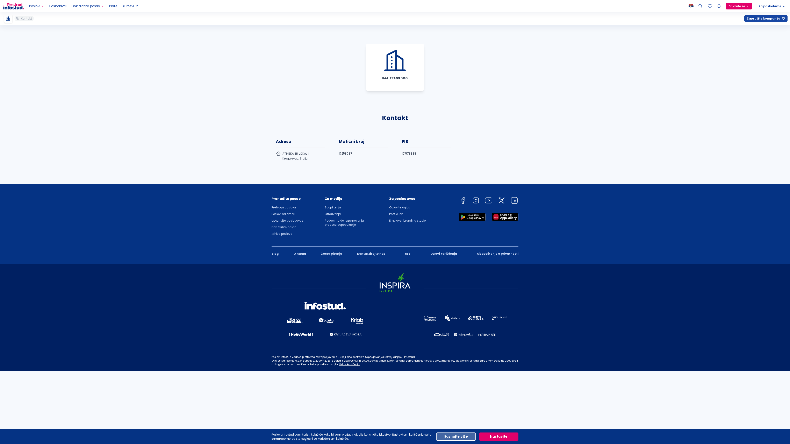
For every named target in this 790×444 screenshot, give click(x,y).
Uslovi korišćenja (444, 254)
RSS (407, 254)
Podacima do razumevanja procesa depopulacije (344, 223)
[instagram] (476, 201)
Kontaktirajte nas (371, 254)
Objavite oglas (399, 207)
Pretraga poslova (284, 207)
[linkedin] (514, 201)
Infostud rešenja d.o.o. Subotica (294, 360)
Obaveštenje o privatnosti (497, 254)
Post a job (396, 214)
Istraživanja (333, 214)
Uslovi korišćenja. (349, 364)
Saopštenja (333, 207)
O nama (300, 254)
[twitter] (501, 201)
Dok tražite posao (284, 227)
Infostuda (398, 360)
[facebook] (463, 201)
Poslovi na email (283, 214)
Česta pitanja (331, 254)
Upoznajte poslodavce (287, 221)
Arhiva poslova (282, 234)
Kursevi (128, 6)
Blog (275, 254)
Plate (113, 6)
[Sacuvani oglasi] (709, 6)
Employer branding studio (407, 221)
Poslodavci (57, 6)
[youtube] (488, 201)
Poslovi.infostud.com (362, 360)
